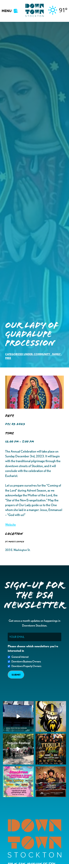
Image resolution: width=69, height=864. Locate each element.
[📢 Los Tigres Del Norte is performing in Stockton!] (51, 781)
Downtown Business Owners (26, 661)
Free (8, 358)
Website (10, 524)
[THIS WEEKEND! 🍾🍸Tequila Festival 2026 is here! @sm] (51, 749)
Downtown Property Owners (26, 666)
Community (42, 354)
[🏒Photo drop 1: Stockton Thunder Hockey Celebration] (51, 716)
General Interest (20, 657)
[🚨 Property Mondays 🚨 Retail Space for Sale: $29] (18, 716)
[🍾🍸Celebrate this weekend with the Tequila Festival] (18, 749)
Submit (16, 674)
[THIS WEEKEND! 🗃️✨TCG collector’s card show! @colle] (18, 781)
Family (56, 354)
